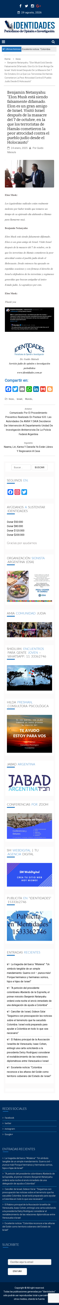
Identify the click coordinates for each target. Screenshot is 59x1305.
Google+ (9, 1134)
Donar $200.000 (15, 534)
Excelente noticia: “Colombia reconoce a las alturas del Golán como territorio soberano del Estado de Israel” (29, 1071)
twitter (8, 1123)
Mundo (28, 399)
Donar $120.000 (15, 530)
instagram (10, 1129)
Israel (19, 399)
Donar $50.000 (15, 521)
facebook (9, 1118)
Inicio (11, 399)
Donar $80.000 (15, 526)
